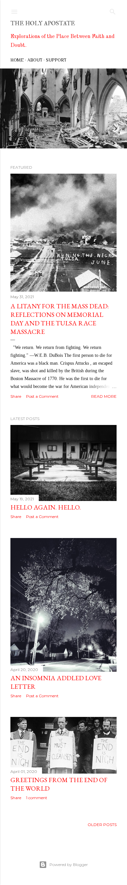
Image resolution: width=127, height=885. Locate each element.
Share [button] (15, 396)
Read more (104, 396)
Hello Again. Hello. (45, 507)
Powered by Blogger (68, 864)
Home (17, 60)
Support (56, 60)
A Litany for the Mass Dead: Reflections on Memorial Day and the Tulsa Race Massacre (59, 319)
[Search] (113, 10)
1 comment (36, 797)
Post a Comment (42, 396)
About (34, 60)
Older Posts (102, 824)
